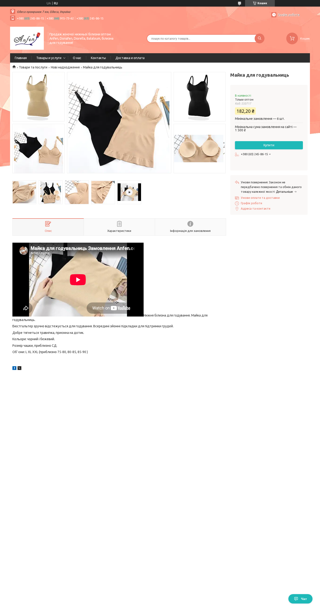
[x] (19, 369)
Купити (269, 145)
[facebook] (14, 369)
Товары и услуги (48, 58)
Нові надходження (65, 67)
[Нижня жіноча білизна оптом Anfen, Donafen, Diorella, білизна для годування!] (27, 38)
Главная (21, 58)
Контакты (98, 58)
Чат (304, 599)
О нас (77, 58)
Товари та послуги (33, 67)
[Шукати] (259, 38)
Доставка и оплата (130, 58)
